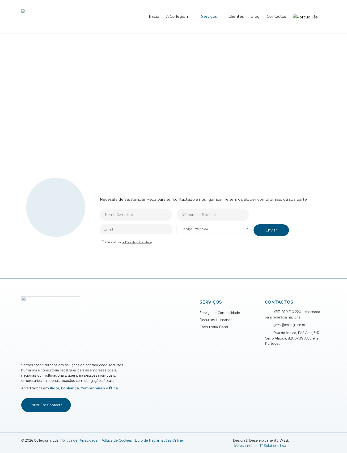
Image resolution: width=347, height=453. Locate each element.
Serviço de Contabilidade (219, 313)
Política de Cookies (116, 440)
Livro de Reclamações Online (159, 440)
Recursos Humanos (215, 320)
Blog (255, 16)
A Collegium (177, 16)
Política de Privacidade (78, 440)
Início (154, 16)
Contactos (276, 16)
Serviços (209, 16)
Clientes (236, 16)
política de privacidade (137, 242)
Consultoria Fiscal (213, 327)
